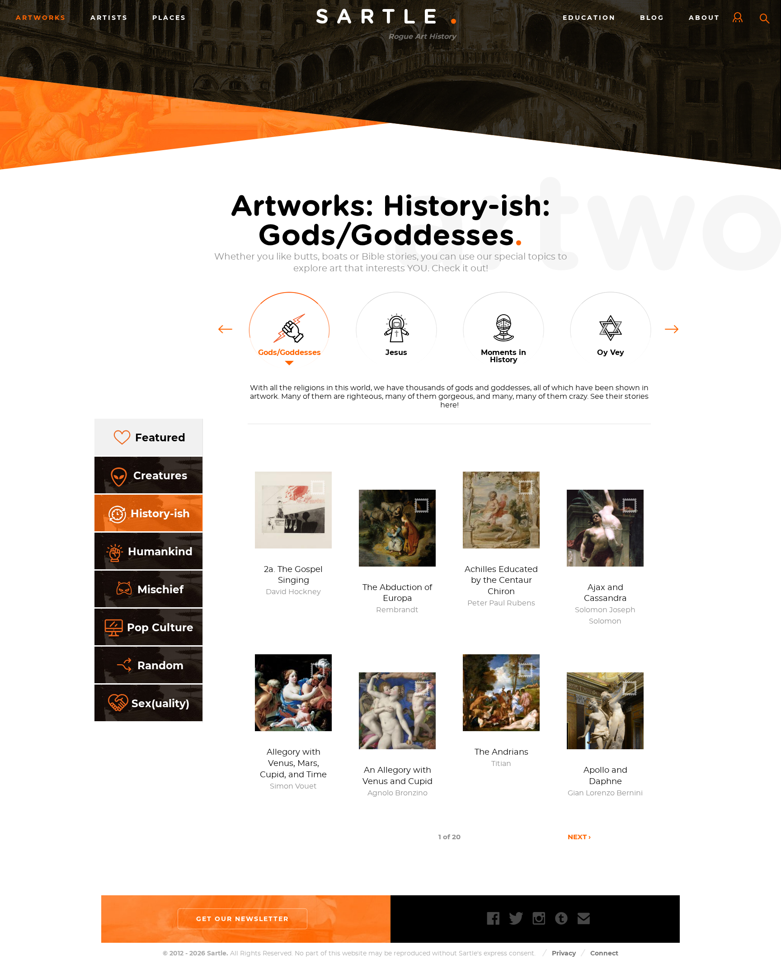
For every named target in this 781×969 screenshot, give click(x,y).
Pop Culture (160, 627)
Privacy (564, 953)
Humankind (160, 551)
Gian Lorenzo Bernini (605, 793)
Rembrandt (397, 610)
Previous (228, 328)
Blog (652, 18)
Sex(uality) (160, 703)
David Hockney (293, 592)
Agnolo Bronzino (397, 793)
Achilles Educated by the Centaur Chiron (501, 581)
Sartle (386, 17)
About (704, 18)
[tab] (148, 438)
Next (671, 328)
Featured (160, 437)
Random (160, 665)
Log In (740, 18)
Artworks (41, 18)
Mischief (160, 589)
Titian (501, 763)
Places (169, 18)
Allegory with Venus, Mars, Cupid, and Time (293, 763)
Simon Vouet (293, 786)
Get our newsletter (242, 919)
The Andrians (501, 752)
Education (589, 18)
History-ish (160, 513)
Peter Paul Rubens (501, 603)
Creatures (160, 475)
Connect (604, 953)
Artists (109, 18)
